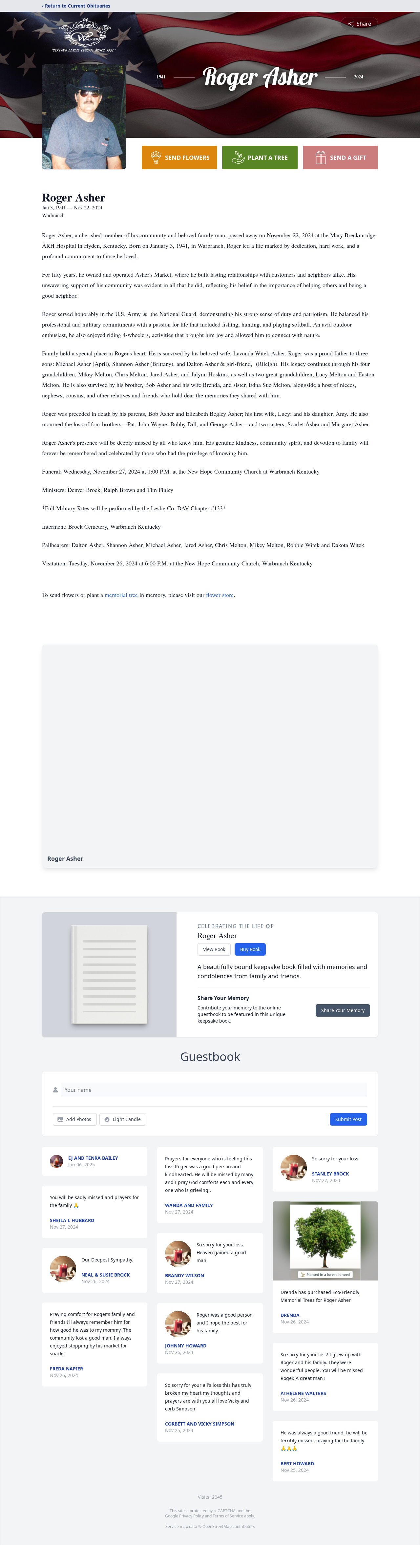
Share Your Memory (343, 1010)
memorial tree (121, 595)
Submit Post (348, 1119)
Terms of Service (228, 1516)
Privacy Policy (191, 1516)
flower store (220, 595)
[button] (325, 1240)
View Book (214, 949)
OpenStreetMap (217, 1526)
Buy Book (250, 949)
